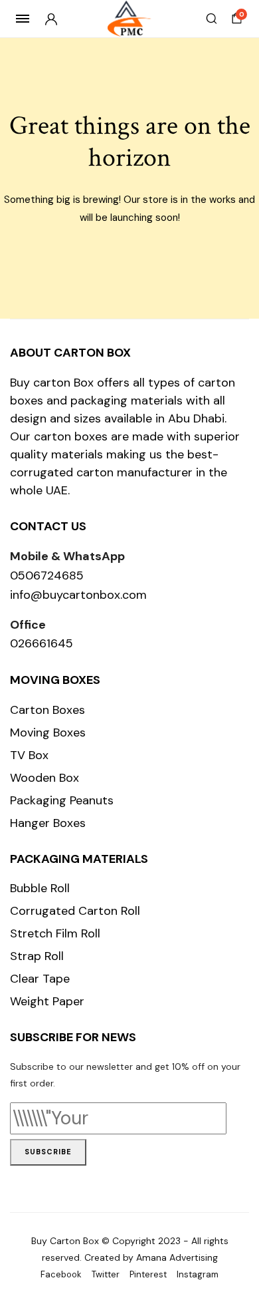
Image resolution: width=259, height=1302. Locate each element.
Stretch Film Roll (55, 933)
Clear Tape (40, 979)
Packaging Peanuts (62, 800)
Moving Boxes (48, 732)
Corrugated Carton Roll (75, 911)
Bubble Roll (40, 888)
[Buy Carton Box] (129, 19)
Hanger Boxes (48, 823)
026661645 (41, 643)
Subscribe (48, 1151)
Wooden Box (44, 778)
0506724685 (47, 575)
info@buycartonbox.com (78, 595)
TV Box (29, 755)
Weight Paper (47, 1001)
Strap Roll (37, 956)
